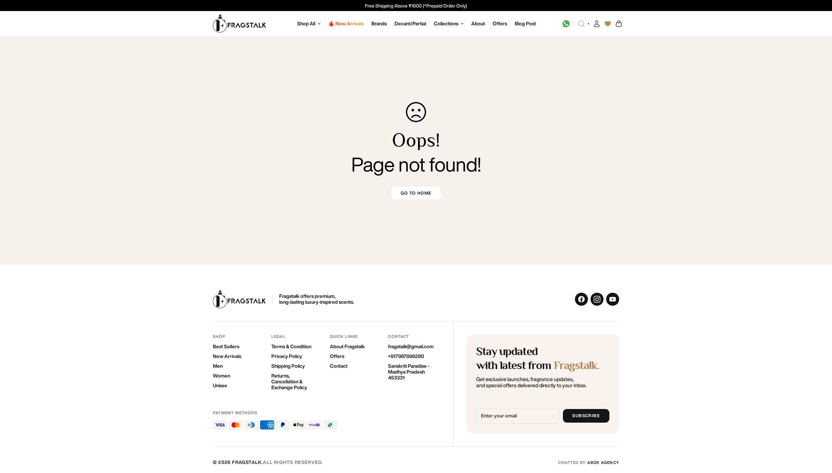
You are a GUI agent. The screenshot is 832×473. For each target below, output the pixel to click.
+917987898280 (406, 356)
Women (221, 375)
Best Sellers (226, 346)
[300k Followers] (581, 299)
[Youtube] (612, 299)
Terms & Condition (291, 346)
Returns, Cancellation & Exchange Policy (289, 381)
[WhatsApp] (566, 24)
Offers (500, 23)
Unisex (220, 385)
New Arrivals (227, 356)
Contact (338, 366)
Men (218, 366)
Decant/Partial (410, 23)
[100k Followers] (597, 299)
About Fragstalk (347, 346)
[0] (618, 24)
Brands (379, 23)
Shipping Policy (288, 366)
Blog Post (525, 23)
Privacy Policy (286, 356)
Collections (446, 23)
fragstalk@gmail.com (411, 346)
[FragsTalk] (239, 23)
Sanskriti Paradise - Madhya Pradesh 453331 (408, 372)
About (478, 23)
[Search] (581, 24)
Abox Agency (603, 462)
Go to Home (416, 193)
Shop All (306, 23)
